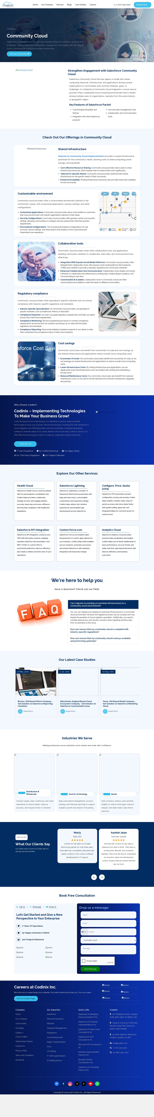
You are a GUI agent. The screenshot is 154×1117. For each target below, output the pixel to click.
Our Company (47, 5)
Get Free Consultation (18, 54)
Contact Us (20, 1046)
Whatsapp (36, 907)
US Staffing (51, 1051)
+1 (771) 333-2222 (122, 5)
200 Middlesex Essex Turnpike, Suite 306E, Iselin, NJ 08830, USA (124, 1015)
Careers (93, 5)
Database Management (57, 1028)
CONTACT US (25, 444)
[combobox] (84, 931)
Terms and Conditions (24, 1055)
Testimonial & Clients (24, 1041)
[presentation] (94, 877)
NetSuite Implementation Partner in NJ (88, 1053)
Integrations (52, 1033)
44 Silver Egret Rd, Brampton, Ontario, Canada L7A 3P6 (123, 1036)
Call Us (22, 907)
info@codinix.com (120, 1043)
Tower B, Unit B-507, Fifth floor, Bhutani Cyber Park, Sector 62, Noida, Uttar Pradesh (124, 1026)
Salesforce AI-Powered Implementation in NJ (88, 1023)
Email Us (52, 907)
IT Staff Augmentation (56, 1056)
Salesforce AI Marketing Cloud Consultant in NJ (88, 1015)
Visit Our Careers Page (25, 998)
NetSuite (50, 1023)
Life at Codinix (21, 1037)
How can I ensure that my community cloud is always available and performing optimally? (100, 639)
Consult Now (141, 5)
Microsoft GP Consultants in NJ (90, 1045)
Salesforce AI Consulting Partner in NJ (88, 1068)
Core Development (55, 1037)
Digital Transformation (56, 1042)
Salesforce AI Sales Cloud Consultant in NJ (89, 1030)
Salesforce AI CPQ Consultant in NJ (86, 1038)
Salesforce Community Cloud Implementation (81, 156)
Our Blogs (19, 1028)
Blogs (69, 5)
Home (35, 5)
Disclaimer (19, 1060)
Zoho (49, 1047)
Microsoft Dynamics (55, 1019)
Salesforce (51, 1014)
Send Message (90, 969)
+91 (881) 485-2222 (120, 1052)
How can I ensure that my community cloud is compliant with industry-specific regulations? (99, 630)
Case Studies (80, 5)
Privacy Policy (21, 1051)
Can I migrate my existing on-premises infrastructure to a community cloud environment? (98, 604)
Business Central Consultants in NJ (85, 1061)
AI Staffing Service (54, 1060)
